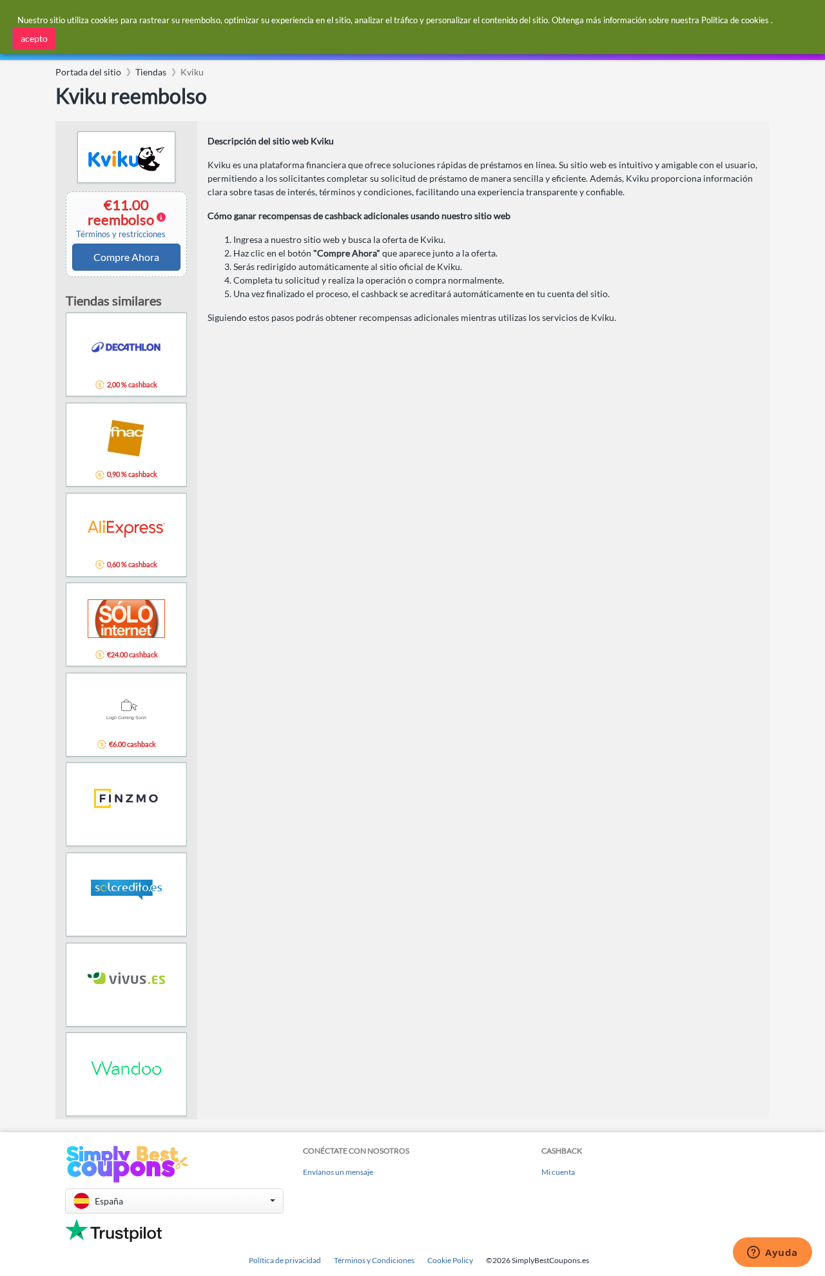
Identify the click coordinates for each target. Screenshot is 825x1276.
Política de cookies (735, 20)
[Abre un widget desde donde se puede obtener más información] (772, 1253)
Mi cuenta (558, 1172)
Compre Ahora (126, 257)
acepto (34, 38)
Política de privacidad (285, 1260)
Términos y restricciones (121, 234)
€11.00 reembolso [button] (121, 218)
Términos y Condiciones (374, 1260)
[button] (174, 1200)
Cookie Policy (450, 1260)
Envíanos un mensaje (338, 1172)
